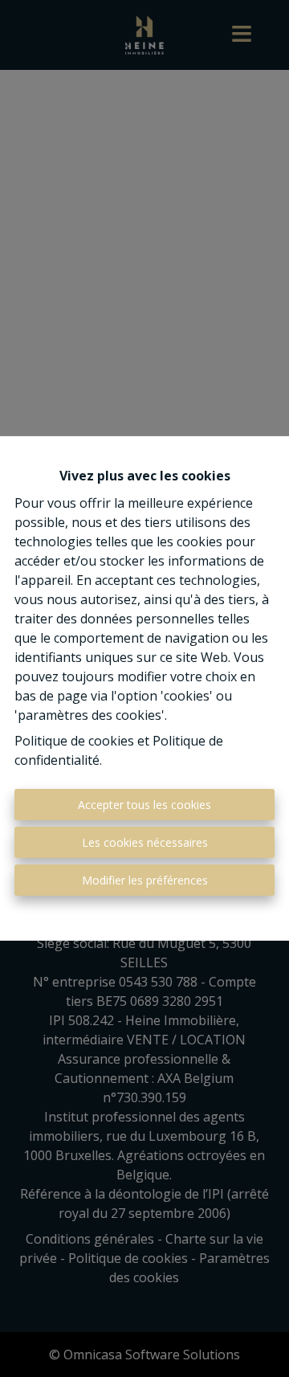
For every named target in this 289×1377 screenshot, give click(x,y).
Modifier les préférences (145, 880)
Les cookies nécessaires (145, 842)
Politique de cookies (74, 741)
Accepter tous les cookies (144, 804)
